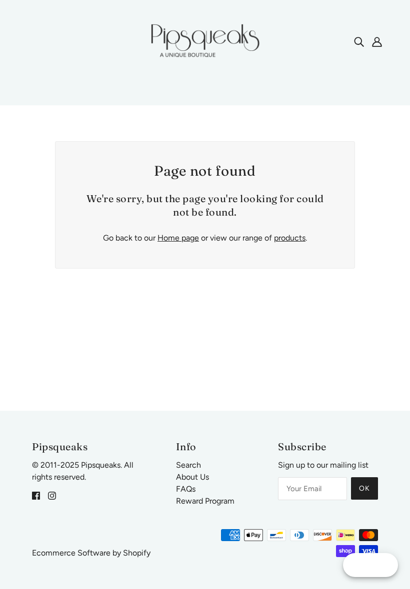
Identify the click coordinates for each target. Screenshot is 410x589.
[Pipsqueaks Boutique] (205, 40)
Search (188, 465)
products (290, 238)
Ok (364, 488)
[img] (359, 41)
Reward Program (205, 501)
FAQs (186, 489)
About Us (192, 477)
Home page (178, 238)
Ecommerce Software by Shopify (91, 553)
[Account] (377, 41)
